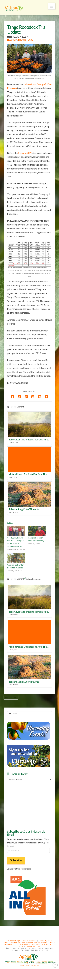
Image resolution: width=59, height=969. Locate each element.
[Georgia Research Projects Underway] (37, 531)
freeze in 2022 (25, 152)
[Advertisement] (28, 805)
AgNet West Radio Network (34, 942)
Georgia (13, 40)
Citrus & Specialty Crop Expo (27, 944)
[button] (51, 6)
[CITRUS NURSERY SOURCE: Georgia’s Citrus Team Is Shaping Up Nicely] (16, 531)
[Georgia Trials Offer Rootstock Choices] (16, 558)
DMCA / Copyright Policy (29, 965)
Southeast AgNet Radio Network (22, 940)
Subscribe (16, 860)
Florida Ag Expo (32, 946)
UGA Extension (10, 697)
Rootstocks (26, 40)
